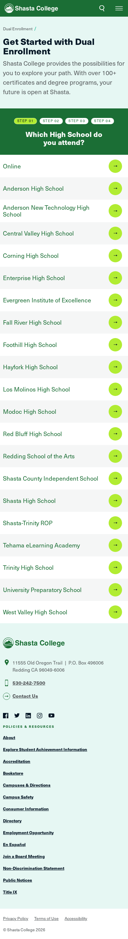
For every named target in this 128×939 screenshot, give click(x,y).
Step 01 (25, 120)
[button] (119, 8)
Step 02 (51, 120)
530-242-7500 (29, 682)
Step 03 (76, 120)
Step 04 (102, 120)
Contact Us (25, 695)
